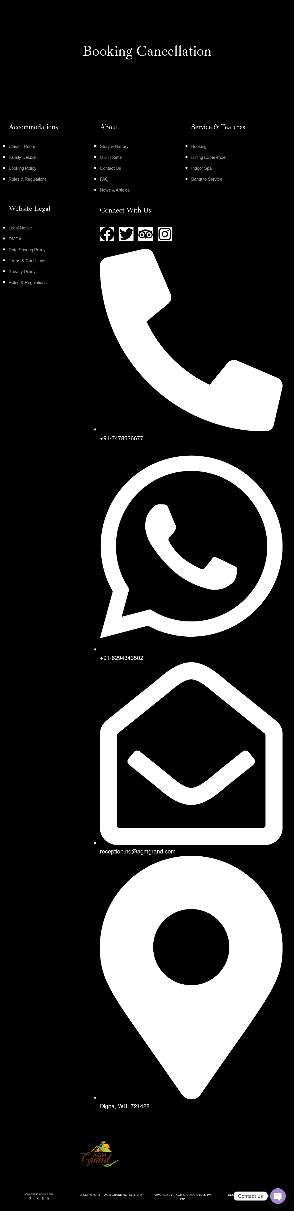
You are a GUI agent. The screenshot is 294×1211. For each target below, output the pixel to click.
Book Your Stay (264, 13)
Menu (26, 13)
